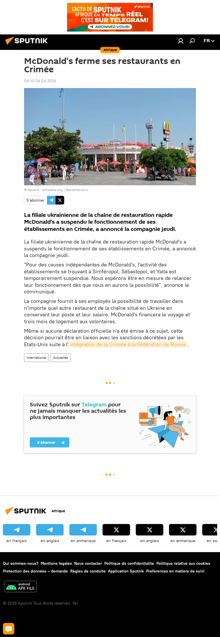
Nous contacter (88, 563)
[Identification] (180, 40)
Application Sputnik (126, 571)
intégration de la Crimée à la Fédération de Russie (128, 344)
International (36, 357)
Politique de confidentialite (129, 563)
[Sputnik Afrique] (28, 45)
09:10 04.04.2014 (40, 80)
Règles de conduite (88, 571)
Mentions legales (56, 563)
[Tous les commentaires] (8, 628)
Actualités (60, 357)
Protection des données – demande (35, 571)
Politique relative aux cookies (183, 563)
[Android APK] (20, 587)
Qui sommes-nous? (20, 563)
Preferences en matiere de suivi (175, 571)
